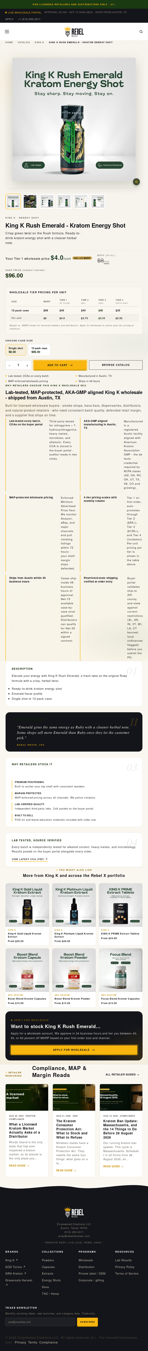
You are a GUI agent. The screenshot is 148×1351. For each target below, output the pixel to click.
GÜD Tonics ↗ (15, 1267)
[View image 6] (98, 201)
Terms (32, 1342)
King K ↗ (11, 1260)
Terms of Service (127, 1273)
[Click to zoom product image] (74, 119)
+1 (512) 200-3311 (29, 19)
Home (9, 42)
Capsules (48, 1267)
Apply (9, 19)
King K (39, 42)
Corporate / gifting (91, 1280)
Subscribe (87, 1321)
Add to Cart (57, 365)
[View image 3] (47, 201)
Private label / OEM (92, 1273)
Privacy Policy (125, 1267)
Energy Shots (51, 1280)
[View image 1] (13, 201)
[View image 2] (30, 201)
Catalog (24, 42)
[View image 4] (64, 201)
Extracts (47, 1273)
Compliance (48, 1342)
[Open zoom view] (136, 181)
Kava (45, 1287)
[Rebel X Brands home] (74, 31)
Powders (48, 1260)
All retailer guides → (122, 1074)
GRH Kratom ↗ (16, 1273)
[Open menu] (7, 31)
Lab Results (123, 1260)
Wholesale (86, 1260)
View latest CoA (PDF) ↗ (30, 859)
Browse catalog (116, 365)
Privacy (20, 1342)
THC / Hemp (50, 1294)
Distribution (87, 1267)
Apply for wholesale (71, 1050)
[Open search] (141, 31)
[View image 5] (81, 201)
